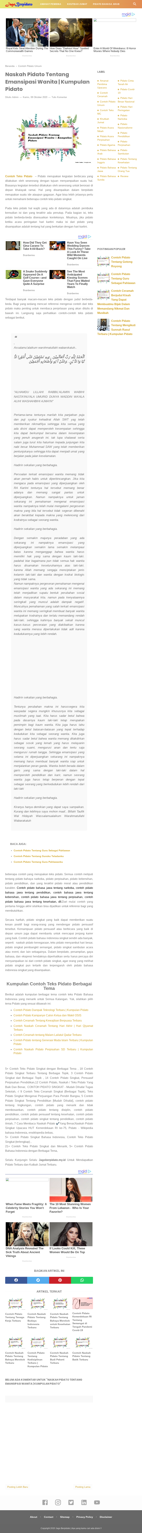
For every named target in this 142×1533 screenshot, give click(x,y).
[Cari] (135, 5)
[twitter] (38, 1280)
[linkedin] (84, 1505)
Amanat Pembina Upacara (102, 84)
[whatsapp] (82, 1280)
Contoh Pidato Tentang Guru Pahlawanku (38, 861)
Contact (48, 1517)
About (33, 1517)
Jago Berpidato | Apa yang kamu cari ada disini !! (78, 1528)
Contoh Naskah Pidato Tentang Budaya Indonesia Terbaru (37, 1321)
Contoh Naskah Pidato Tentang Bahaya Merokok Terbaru (15, 1357)
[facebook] (16, 1280)
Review (124, 176)
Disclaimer (106, 1517)
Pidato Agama (17, 12)
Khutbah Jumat (77, 4)
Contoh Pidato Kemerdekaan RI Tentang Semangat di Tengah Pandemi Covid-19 (82, 1322)
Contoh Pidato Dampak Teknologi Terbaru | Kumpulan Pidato (51, 1010)
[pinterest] (60, 1280)
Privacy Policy (84, 1517)
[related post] (15, 1303)
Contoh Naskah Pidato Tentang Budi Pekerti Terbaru (59, 1357)
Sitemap (65, 1517)
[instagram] (58, 1505)
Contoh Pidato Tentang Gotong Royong (121, 262)
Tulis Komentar (59, 97)
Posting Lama (82, 1486)
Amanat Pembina (50, 4)
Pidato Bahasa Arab (106, 4)
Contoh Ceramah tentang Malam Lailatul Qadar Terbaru (48, 1034)
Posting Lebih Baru (17, 1486)
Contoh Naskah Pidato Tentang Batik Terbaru (81, 1356)
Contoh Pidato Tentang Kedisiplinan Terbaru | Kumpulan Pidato (38, 1359)
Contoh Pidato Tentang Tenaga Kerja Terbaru (14, 1317)
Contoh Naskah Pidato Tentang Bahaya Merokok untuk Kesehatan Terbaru (60, 1321)
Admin (15, 97)
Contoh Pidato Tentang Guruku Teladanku (39, 856)
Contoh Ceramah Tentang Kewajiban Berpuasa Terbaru (48, 1020)
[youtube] (97, 1505)
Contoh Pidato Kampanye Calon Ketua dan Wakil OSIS (47, 1015)
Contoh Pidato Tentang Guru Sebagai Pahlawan (42, 850)
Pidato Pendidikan (44, 12)
